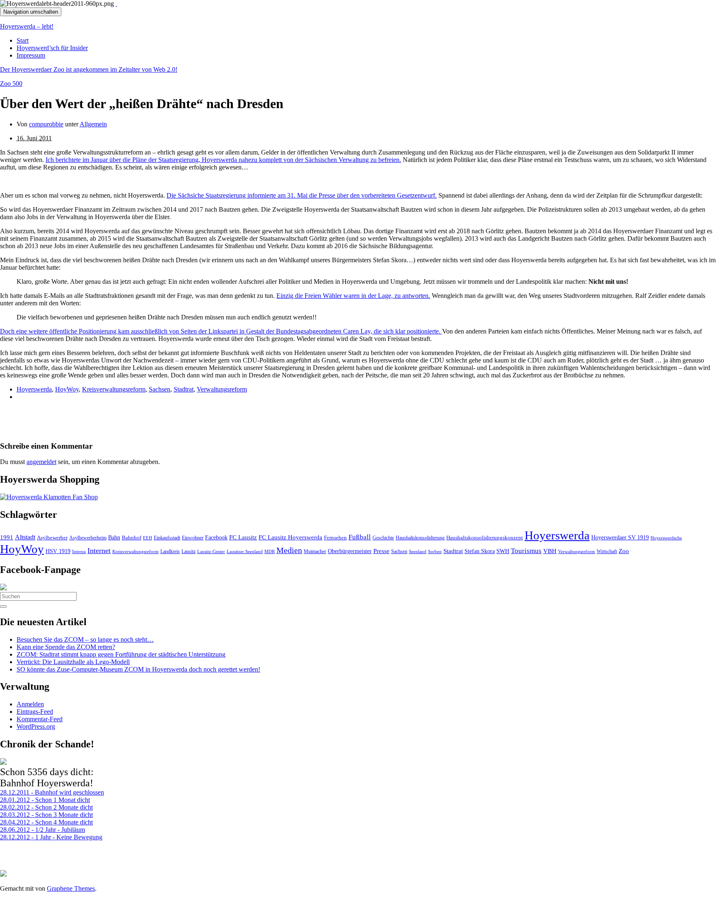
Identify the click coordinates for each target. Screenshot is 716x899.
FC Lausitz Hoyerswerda (290, 537)
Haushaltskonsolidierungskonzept (484, 538)
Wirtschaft (607, 551)
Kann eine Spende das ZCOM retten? (66, 646)
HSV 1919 (58, 551)
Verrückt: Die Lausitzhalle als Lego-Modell (73, 661)
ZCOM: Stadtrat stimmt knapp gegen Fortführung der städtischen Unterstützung (121, 654)
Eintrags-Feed (35, 711)
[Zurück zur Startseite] (116, 3)
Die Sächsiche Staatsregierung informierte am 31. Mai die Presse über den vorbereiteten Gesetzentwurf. (302, 195)
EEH (147, 537)
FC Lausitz (243, 537)
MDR (269, 551)
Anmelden (30, 704)
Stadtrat (184, 389)
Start (23, 40)
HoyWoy (67, 389)
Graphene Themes (71, 888)
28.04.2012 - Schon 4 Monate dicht (46, 822)
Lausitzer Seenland (245, 551)
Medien (289, 550)
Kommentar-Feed (40, 719)
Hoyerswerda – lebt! (26, 26)
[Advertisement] (97, 419)
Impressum (31, 55)
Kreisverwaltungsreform (113, 389)
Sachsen (159, 389)
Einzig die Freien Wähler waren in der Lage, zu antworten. (353, 295)
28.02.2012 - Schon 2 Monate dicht (46, 807)
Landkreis (170, 551)
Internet (99, 550)
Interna (79, 551)
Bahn (114, 537)
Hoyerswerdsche (666, 538)
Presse (381, 551)
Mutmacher (315, 551)
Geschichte (383, 538)
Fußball (359, 537)
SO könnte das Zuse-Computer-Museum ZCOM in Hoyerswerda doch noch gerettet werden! (138, 669)
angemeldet (41, 461)
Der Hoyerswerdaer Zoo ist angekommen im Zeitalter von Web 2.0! (88, 69)
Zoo (624, 550)
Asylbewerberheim (87, 538)
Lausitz (188, 551)
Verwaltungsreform (222, 389)
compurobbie (46, 124)
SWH (502, 551)
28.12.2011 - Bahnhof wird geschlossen (52, 792)
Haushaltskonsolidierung (420, 538)
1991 (6, 537)
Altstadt (25, 537)
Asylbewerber (52, 538)
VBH (549, 551)
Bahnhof (131, 538)
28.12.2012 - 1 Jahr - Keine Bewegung (51, 837)
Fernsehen (335, 538)
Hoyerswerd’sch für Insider (52, 47)
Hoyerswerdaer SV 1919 (620, 537)
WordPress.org (36, 726)
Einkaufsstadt (167, 538)
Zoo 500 (11, 83)
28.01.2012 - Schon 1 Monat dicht (45, 799)
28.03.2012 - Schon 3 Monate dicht (46, 814)
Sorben (435, 551)
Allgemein (93, 124)
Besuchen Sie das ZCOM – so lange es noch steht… (85, 639)
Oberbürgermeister (350, 551)
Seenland (417, 551)
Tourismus (526, 551)
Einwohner (192, 538)
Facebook (216, 537)
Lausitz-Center (211, 551)
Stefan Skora (479, 551)
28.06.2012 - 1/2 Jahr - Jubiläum (42, 829)
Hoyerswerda (34, 389)
